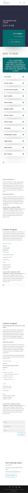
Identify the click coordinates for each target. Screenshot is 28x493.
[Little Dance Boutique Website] (21, 355)
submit (21, 434)
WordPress (14, 491)
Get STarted (16, 42)
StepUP (4, 262)
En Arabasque (6, 252)
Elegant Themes (14, 489)
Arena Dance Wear (7, 243)
